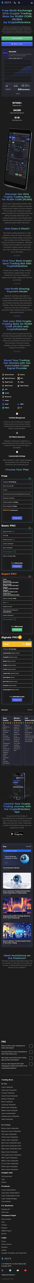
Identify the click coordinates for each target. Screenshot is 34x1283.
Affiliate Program (6, 1231)
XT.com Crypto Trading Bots (9, 1163)
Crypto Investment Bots (8, 1113)
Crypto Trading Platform (8, 1190)
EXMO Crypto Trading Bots (9, 1166)
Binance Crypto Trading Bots (9, 1128)
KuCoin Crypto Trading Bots (9, 1137)
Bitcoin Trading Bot (7, 1101)
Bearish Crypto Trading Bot (9, 1110)
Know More (17, 255)
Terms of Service (6, 1244)
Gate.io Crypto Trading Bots (9, 1169)
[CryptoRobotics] (6, 1259)
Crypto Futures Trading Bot (9, 1096)
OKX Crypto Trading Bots (9, 1134)
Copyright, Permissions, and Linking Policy (14, 1253)
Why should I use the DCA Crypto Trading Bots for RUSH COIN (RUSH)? (13, 1059)
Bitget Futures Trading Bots (9, 1152)
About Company (6, 1219)
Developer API (5, 1209)
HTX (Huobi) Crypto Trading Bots (11, 1155)
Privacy (3, 1241)
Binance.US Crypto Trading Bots (11, 1131)
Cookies (3, 1250)
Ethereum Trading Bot (7, 1099)
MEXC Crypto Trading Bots (9, 1158)
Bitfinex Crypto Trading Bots (9, 1160)
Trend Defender (6, 1201)
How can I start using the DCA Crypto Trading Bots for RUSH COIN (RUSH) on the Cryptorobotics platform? (14, 1066)
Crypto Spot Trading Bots (9, 1090)
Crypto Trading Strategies (9, 1198)
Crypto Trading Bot (7, 1087)
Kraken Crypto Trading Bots (9, 1140)
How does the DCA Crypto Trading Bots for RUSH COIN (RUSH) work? (14, 1053)
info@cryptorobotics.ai (8, 1275)
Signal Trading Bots (7, 1119)
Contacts (4, 1225)
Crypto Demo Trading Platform (10, 1193)
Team (3, 1222)
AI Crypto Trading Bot (7, 1093)
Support (3, 1182)
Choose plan (17, 518)
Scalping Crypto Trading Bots (10, 1116)
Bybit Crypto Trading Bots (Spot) (11, 1143)
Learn (3, 1179)
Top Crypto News (6, 1176)
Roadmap (4, 1228)
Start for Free (17, 38)
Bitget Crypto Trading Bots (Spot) (11, 1148)
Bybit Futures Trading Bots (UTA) (11, 1146)
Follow (18, 93)
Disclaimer (4, 1247)
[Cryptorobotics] (6, 2)
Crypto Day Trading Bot (8, 1104)
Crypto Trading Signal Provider (10, 1195)
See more (30, 709)
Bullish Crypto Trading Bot (9, 1107)
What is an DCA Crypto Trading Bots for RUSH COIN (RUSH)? (13, 1047)
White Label (5, 1212)
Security (3, 1233)
